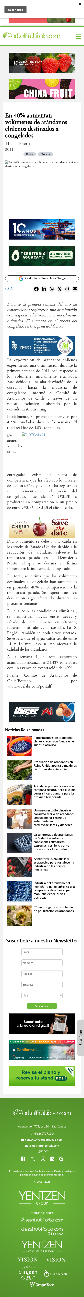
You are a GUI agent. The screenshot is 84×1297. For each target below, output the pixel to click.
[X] (59, 290)
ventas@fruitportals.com (44, 1145)
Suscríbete (80, 1037)
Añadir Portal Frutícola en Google (44, 278)
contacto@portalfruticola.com (44, 1139)
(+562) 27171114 (44, 1133)
